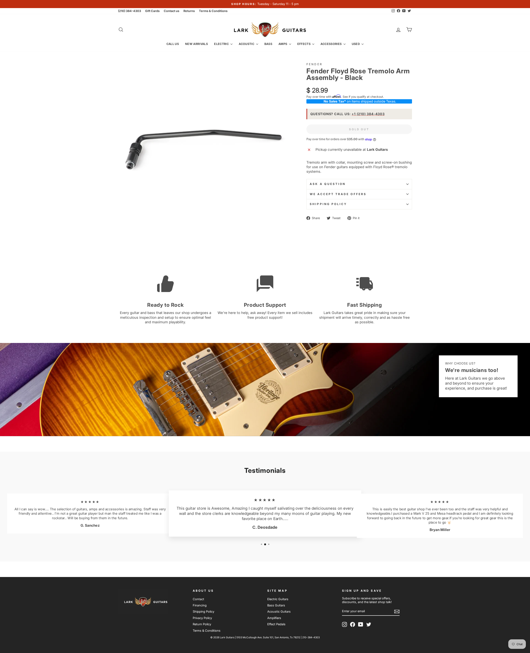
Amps (283, 44)
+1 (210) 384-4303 (368, 114)
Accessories (331, 44)
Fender (314, 64)
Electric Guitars (277, 599)
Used (356, 44)
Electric (221, 44)
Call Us (172, 44)
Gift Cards (152, 11)
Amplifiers (274, 618)
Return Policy (202, 624)
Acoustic (247, 44)
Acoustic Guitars (279, 611)
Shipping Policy (328, 204)
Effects (304, 44)
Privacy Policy (202, 618)
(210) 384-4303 (129, 11)
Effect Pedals (276, 624)
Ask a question (328, 184)
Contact (198, 599)
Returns (189, 11)
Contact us (171, 11)
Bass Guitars (276, 605)
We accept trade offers (338, 194)
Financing (200, 605)
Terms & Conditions (213, 11)
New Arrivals (196, 44)
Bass (268, 44)
